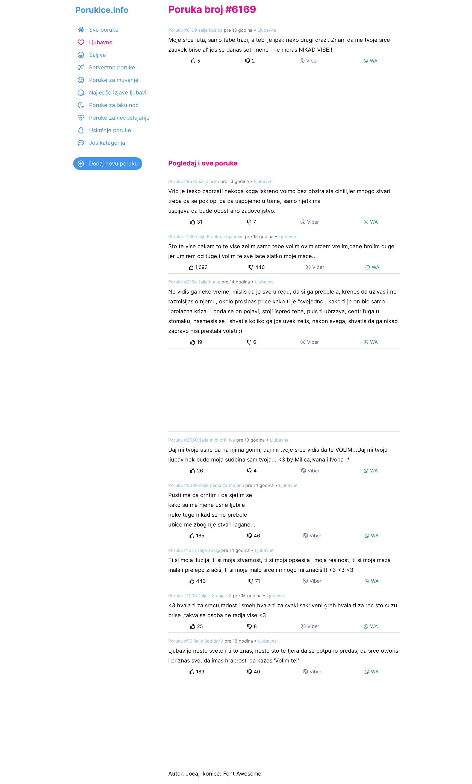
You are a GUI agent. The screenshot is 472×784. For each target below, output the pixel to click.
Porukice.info (101, 10)
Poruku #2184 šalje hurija (194, 282)
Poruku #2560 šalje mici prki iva (201, 440)
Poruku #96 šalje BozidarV (195, 641)
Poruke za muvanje (113, 80)
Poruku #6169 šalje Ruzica (195, 30)
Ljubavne (101, 42)
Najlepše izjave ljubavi (117, 92)
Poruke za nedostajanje (119, 117)
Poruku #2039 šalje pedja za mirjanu (206, 485)
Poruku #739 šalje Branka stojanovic (206, 236)
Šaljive (97, 55)
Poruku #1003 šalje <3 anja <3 (200, 595)
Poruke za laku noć (113, 105)
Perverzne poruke (112, 67)
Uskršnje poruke (110, 130)
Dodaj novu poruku (113, 163)
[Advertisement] (284, 108)
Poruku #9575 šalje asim (193, 181)
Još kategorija (107, 143)
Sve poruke (104, 29)
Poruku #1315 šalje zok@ (194, 550)
